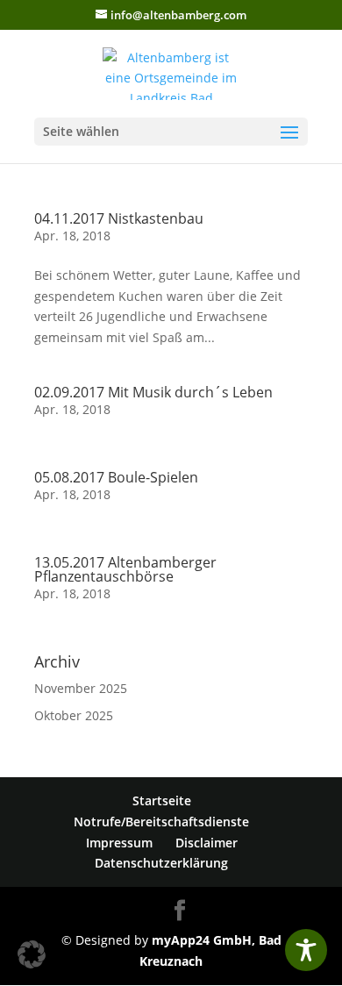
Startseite (161, 800)
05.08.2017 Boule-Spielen (116, 477)
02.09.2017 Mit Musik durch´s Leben (153, 392)
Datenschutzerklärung (161, 862)
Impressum (119, 842)
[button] (31, 954)
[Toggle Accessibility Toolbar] (306, 950)
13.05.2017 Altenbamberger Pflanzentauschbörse (125, 569)
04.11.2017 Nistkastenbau (118, 218)
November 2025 (80, 688)
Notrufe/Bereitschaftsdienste (161, 821)
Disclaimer (206, 842)
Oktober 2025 (73, 715)
